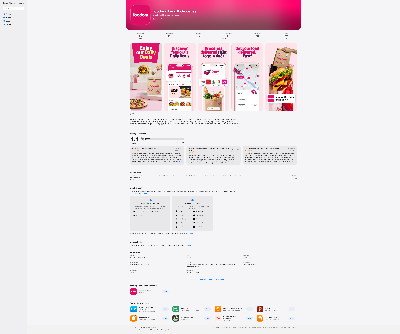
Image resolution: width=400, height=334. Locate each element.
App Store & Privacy (149, 329)
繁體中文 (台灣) (292, 327)
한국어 (264, 327)
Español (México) (226, 327)
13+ (131, 272)
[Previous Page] (128, 77)
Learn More (189, 233)
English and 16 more (249, 264)
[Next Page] (299, 77)
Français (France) (256, 327)
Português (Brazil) (273, 327)
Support (170, 329)
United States (216, 327)
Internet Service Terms (136, 329)
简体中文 (247, 327)
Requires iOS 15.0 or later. (138, 264)
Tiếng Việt (283, 327)
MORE (180, 161)
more (238, 127)
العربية (234, 327)
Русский (240, 327)
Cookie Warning (161, 329)
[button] (13, 14)
